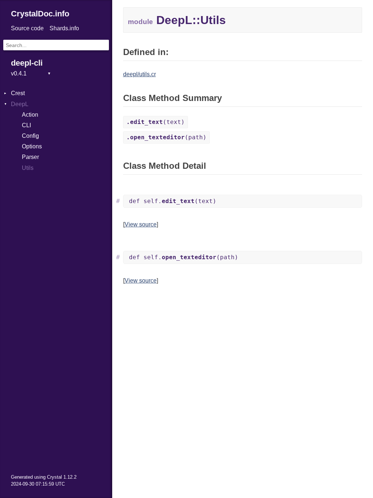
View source (141, 224)
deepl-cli (27, 62)
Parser (30, 157)
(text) (155, 121)
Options (32, 146)
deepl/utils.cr (139, 74)
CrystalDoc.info (40, 13)
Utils (28, 168)
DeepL (19, 104)
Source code (27, 28)
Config (30, 136)
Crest (18, 93)
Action (30, 115)
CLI (26, 125)
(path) (166, 137)
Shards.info (64, 28)
